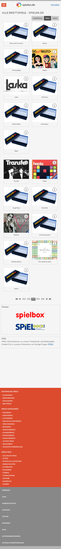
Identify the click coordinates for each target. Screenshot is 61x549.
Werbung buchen (9, 503)
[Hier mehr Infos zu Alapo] (16, 139)
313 (28, 299)
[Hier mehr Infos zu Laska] (16, 85)
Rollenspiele (7, 444)
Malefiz (44, 70)
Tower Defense (9, 475)
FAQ (50, 344)
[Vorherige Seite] (20, 299)
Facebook (6, 510)
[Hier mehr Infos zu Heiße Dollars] (16, 112)
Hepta (45, 181)
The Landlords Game (44, 262)
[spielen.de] (26, 5)
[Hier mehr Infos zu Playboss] (16, 223)
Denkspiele (7, 412)
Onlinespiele (7, 395)
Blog (4, 529)
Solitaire (6, 478)
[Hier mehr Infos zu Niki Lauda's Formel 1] (16, 31)
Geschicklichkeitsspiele (12, 421)
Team (4, 497)
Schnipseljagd (16, 70)
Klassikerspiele (8, 432)
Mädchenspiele (9, 424)
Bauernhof (7, 481)
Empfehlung (37, 18)
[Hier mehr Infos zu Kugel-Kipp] (16, 196)
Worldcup (45, 97)
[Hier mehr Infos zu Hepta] (44, 169)
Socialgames (7, 401)
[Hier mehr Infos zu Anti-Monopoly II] (44, 223)
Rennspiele (7, 427)
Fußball (6, 472)
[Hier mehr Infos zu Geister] (44, 31)
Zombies (6, 484)
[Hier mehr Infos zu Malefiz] (44, 58)
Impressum (6, 490)
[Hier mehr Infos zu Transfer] (16, 169)
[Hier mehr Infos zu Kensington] (44, 112)
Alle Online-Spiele (10, 456)
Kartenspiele (8, 415)
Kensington (44, 124)
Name (55, 18)
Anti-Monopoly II (44, 235)
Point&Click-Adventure (12, 461)
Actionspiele (8, 418)
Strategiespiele (8, 435)
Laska (16, 97)
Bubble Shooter (9, 464)
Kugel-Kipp (16, 208)
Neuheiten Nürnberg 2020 (13, 447)
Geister (44, 43)
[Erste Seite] (17, 299)
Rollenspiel (7, 470)
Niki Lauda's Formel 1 (16, 43)
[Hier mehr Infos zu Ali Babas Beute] (16, 250)
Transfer (16, 181)
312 (24, 299)
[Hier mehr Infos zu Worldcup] (44, 85)
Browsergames (8, 398)
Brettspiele (7, 404)
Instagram (6, 523)
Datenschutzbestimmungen (13, 543)
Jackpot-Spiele (8, 441)
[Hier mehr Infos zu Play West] (44, 196)
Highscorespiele (9, 438)
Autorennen (8, 467)
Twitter (5, 516)
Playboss (16, 235)
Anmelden (55, 5)
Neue (48, 18)
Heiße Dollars (16, 124)
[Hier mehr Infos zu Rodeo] (16, 276)
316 (42, 299)
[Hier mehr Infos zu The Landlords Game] (44, 250)
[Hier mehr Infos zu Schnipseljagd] (16, 58)
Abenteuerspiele (9, 430)
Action (5, 458)
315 (38, 299)
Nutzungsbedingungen (11, 536)
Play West (45, 208)
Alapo (16, 151)
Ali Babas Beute (16, 262)
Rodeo (16, 288)
